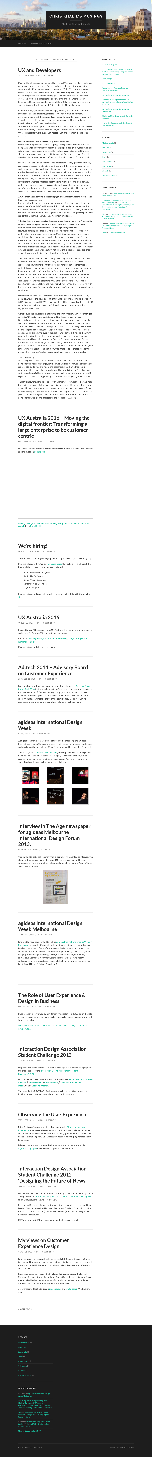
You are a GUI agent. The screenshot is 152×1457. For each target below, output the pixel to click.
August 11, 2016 (25, 551)
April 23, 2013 (24, 850)
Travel (104, 157)
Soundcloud (39, 451)
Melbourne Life (108, 143)
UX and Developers (39, 70)
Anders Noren (123, 1447)
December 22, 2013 (26, 679)
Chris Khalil (35, 526)
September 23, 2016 (27, 441)
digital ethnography (27, 1148)
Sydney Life (106, 152)
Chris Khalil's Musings (76, 16)
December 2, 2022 (26, 76)
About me (22, 43)
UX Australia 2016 (38, 617)
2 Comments (51, 1186)
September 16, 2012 (27, 1120)
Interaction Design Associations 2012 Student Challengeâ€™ (64, 1196)
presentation (55, 1289)
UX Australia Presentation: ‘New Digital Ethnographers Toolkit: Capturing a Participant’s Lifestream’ (118, 205)
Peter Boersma (76, 1079)
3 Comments (48, 1252)
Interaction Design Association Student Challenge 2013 (52, 1052)
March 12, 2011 (25, 1252)
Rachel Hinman (51, 1082)
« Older (25, 1309)
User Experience (108, 175)
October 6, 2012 (25, 1060)
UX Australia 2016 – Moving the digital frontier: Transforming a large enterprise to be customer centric (54, 427)
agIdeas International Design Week (115, 95)
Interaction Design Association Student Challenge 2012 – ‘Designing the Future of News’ (52, 1175)
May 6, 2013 (23, 734)
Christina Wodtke (40, 1085)
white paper (71, 1289)
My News (105, 147)
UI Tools (105, 171)
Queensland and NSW (117, 233)
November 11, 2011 (26, 1186)
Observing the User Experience (52, 1114)
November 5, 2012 (26, 1007)
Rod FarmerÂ (35, 1082)
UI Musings (106, 166)
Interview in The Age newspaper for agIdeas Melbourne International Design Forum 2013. (54, 835)
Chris (39, 76)
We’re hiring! (33, 546)
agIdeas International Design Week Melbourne (50, 926)
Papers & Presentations (41, 43)
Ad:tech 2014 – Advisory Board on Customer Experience (53, 670)
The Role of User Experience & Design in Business (52, 998)
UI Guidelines (107, 161)
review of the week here (45, 752)
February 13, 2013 (26, 935)
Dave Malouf (67, 1082)
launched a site (55, 564)
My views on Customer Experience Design (43, 1243)
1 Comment (50, 935)
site (20, 597)
